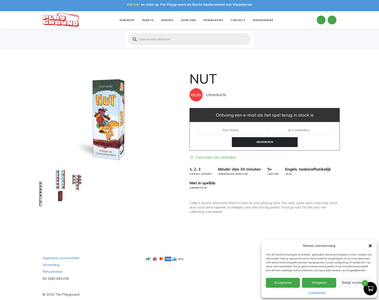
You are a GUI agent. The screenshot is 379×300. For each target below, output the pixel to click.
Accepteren (283, 282)
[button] (370, 246)
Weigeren (319, 282)
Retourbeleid (52, 271)
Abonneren (264, 142)
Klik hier (133, 4)
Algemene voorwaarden (61, 258)
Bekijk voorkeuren (355, 282)
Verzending (51, 265)
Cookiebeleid (317, 292)
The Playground (67, 294)
